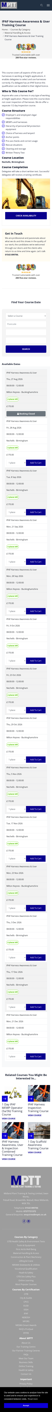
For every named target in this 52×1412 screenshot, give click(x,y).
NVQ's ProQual (26, 1329)
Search (26, 349)
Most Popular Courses (26, 1284)
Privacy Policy (26, 1383)
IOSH (26, 1309)
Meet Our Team (26, 1358)
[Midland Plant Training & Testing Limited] (9, 5)
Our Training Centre (26, 1346)
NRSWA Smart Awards (26, 1325)
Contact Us (26, 1374)
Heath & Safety (26, 1272)
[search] (41, 5)
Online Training (26, 1366)
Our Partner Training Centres (26, 1350)
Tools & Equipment (26, 1245)
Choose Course (12, 314)
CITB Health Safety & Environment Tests (26, 1241)
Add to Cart (35, 462)
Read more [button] (33, 1399)
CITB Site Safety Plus (26, 1276)
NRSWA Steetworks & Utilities (26, 1264)
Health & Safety (26, 1370)
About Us (26, 1342)
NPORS (26, 1321)
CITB (26, 1294)
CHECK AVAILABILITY (26, 215)
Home (5, 29)
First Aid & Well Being (26, 1249)
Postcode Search (13, 322)
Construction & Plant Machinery (26, 1257)
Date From (10, 330)
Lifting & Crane (26, 1261)
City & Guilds (26, 1298)
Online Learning (26, 1280)
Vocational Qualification (26, 1268)
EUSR (26, 1305)
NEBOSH (26, 1317)
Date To (9, 339)
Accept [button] (26, 1405)
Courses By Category (20, 29)
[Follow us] (24, 1221)
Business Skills (26, 1362)
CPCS (26, 1301)
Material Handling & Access (18, 32)
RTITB (26, 1333)
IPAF (26, 1313)
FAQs (26, 1354)
